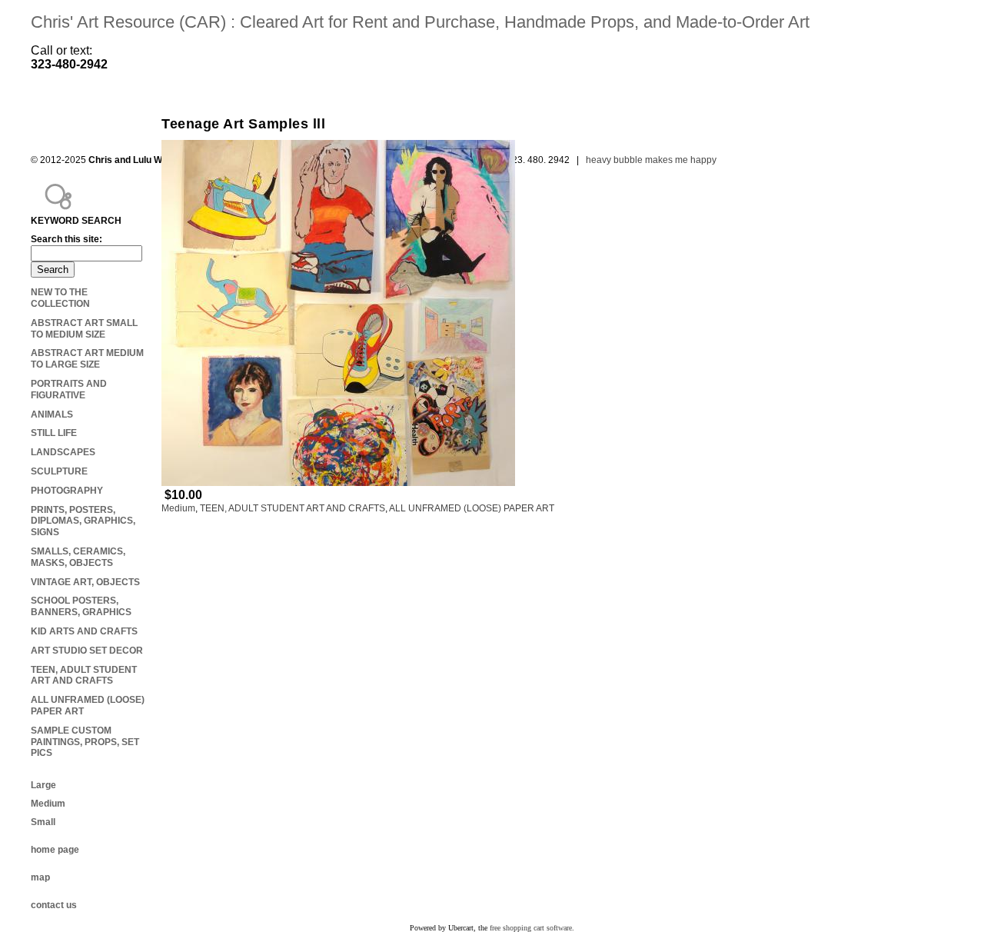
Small (43, 822)
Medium (178, 508)
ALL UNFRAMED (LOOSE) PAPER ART (471, 508)
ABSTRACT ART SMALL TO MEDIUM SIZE (84, 329)
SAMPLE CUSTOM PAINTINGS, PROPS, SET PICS (85, 742)
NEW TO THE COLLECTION (60, 298)
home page (55, 849)
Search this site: (66, 239)
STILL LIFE (54, 433)
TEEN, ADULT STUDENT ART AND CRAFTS (292, 508)
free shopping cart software (531, 928)
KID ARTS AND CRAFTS (84, 631)
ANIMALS (52, 414)
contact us (54, 905)
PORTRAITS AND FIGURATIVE (69, 389)
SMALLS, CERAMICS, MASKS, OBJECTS (78, 557)
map (40, 877)
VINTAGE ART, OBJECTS (85, 582)
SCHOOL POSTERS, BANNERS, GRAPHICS (81, 606)
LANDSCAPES (63, 452)
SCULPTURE (59, 471)
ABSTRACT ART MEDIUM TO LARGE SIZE (87, 359)
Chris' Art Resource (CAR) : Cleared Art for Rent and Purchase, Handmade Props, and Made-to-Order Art (420, 22)
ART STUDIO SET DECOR (87, 650)
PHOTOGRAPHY (67, 490)
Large (43, 785)
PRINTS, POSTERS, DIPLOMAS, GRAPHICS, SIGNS (83, 521)
